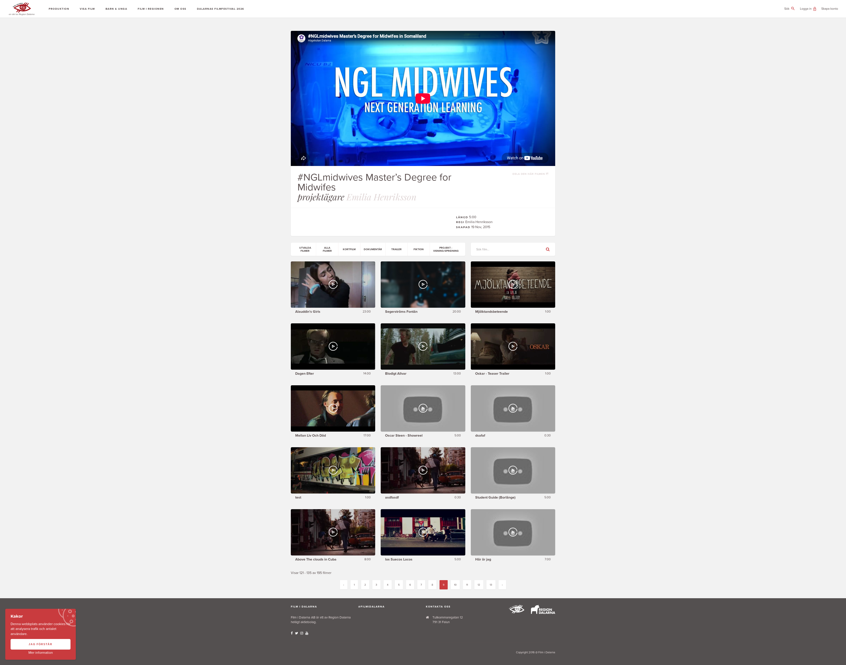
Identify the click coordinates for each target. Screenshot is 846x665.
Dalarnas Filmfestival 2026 (220, 8)
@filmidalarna (371, 606)
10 (455, 584)
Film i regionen (151, 8)
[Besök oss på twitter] (296, 633)
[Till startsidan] (516, 612)
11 (467, 584)
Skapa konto (829, 9)
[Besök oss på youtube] (306, 633)
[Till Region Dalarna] (543, 613)
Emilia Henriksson (381, 197)
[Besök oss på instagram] (301, 633)
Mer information (40, 652)
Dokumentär (373, 249)
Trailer (396, 249)
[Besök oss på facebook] (292, 633)
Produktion (59, 8)
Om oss (180, 8)
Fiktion (419, 249)
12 (479, 584)
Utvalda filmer (305, 249)
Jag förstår (40, 644)
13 (491, 584)
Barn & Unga (116, 8)
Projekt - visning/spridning (446, 249)
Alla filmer (327, 249)
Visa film (87, 8)
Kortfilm (349, 249)
